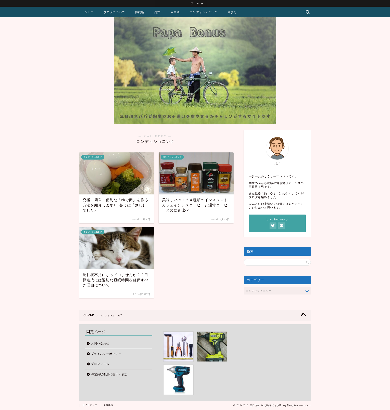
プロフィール (100, 364)
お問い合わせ (100, 343)
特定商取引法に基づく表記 (109, 374)
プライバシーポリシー (106, 353)
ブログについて (114, 12)
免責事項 (108, 405)
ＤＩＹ (88, 12)
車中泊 (175, 12)
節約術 (139, 12)
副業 (157, 12)
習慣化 (232, 12)
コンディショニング (203, 12)
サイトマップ (89, 405)
